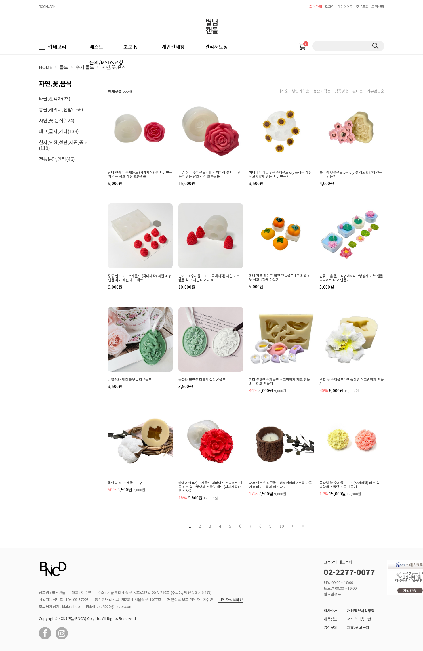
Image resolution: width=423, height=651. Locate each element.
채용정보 (331, 619)
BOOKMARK (47, 6)
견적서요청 (216, 46)
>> (302, 526)
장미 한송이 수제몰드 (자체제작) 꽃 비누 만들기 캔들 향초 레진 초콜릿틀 (140, 174)
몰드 (64, 67)
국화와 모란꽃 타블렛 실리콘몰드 (201, 379)
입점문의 (331, 627)
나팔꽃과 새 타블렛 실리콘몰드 (130, 379)
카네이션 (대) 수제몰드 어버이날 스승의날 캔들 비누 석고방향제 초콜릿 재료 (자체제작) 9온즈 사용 (210, 487)
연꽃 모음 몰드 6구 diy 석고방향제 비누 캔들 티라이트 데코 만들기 (351, 278)
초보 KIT (132, 46)
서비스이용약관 (359, 619)
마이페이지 (345, 6)
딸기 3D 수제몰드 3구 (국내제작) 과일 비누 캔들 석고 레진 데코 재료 (209, 278)
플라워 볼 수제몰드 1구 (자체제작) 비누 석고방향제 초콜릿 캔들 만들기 (351, 485)
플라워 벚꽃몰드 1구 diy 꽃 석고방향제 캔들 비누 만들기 (350, 174)
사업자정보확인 (231, 599)
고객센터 (377, 6)
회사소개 (331, 610)
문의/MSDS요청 (106, 62)
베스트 (96, 46)
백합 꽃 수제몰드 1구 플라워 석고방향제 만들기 (351, 381)
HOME (45, 67)
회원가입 (315, 6)
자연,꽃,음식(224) (57, 120)
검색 (375, 46)
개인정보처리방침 (361, 610)
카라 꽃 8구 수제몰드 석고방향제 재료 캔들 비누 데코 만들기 (279, 381)
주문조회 (362, 6)
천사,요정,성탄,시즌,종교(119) (63, 145)
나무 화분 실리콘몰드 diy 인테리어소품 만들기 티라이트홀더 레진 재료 (280, 485)
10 (281, 526)
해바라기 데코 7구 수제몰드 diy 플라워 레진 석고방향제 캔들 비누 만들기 (280, 174)
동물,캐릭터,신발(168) (61, 109)
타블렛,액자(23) (54, 98)
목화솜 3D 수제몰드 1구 (125, 483)
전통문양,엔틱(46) (57, 159)
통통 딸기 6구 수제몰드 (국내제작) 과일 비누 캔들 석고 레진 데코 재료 (139, 278)
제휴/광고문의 (358, 627)
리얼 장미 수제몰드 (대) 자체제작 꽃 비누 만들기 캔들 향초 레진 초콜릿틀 (209, 174)
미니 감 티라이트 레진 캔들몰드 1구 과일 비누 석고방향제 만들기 (280, 278)
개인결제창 (173, 46)
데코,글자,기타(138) (59, 131)
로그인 (329, 6)
